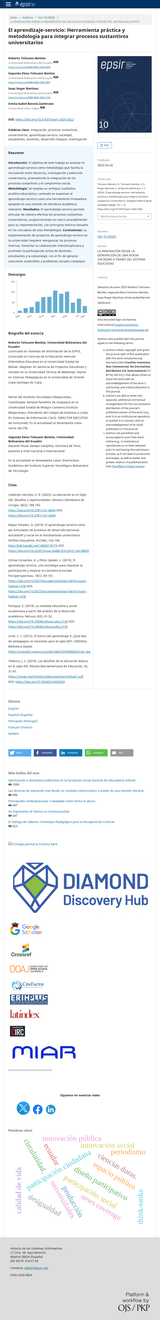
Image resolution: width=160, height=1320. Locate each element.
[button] (19, 752)
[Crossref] (22, 959)
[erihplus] (29, 1004)
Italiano (13, 733)
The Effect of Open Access (127, 466)
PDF (106, 145)
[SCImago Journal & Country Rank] (33, 844)
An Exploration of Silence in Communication (39, 811)
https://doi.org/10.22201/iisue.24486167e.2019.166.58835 (48, 551)
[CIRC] (17, 1036)
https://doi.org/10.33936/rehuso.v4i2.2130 (38, 621)
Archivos (27, 17)
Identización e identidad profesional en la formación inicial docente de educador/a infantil (71, 780)
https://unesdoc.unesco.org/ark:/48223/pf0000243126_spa (49, 652)
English (13, 709)
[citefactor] (27, 991)
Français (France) (20, 727)
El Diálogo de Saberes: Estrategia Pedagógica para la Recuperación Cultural (61, 822)
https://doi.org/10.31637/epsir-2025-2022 (45, 119)
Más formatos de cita (113, 216)
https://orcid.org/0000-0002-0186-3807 (29, 82)
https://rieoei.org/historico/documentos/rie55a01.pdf (45, 677)
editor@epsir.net (36, 1268)
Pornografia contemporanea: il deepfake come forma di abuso (51, 801)
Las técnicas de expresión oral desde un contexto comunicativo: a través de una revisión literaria (76, 791)
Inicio (13, 17)
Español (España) (20, 715)
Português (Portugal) (23, 721)
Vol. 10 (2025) (46, 17)
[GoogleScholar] (26, 935)
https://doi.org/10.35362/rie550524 (40, 682)
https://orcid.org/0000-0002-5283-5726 (29, 97)
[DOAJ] (29, 975)
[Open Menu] (8, 4)
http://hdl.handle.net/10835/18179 (32, 546)
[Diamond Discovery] (80, 916)
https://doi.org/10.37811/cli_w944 (32, 510)
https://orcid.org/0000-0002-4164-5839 (29, 67)
